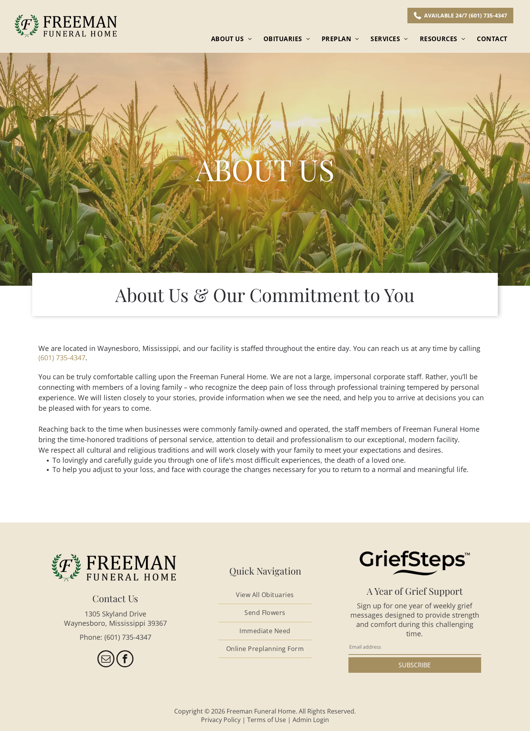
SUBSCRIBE (414, 665)
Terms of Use (266, 719)
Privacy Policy (221, 719)
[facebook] (124, 659)
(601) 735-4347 (61, 357)
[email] (105, 659)
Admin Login (311, 719)
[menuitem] (231, 39)
